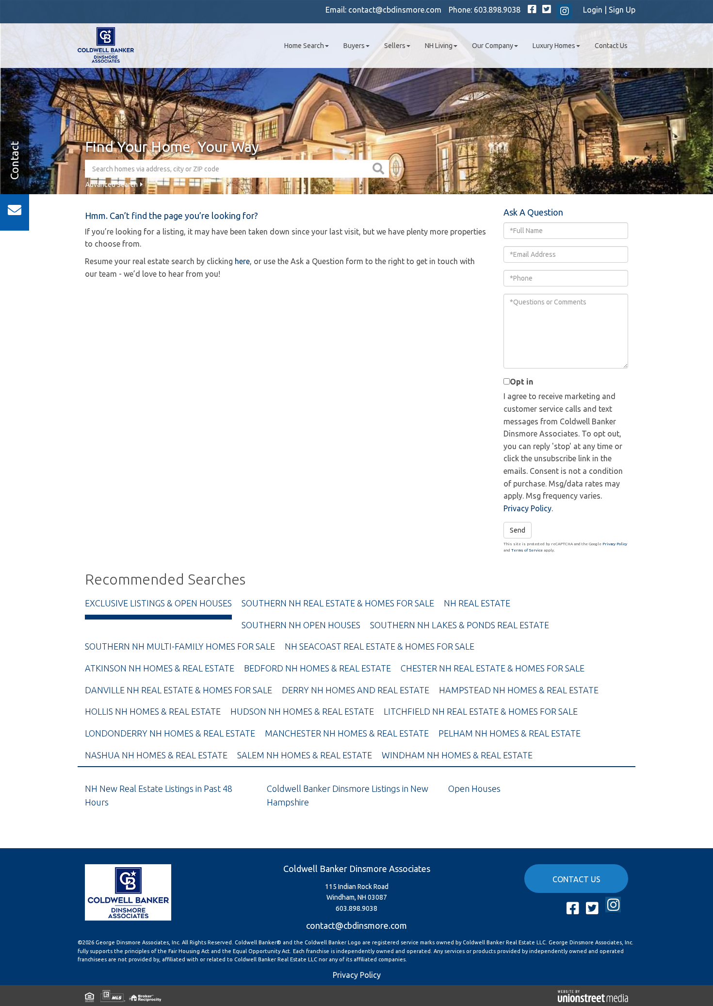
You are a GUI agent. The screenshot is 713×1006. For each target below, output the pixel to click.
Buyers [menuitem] (354, 46)
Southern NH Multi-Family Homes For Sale (180, 646)
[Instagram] (564, 11)
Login (592, 9)
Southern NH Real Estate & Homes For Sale (338, 603)
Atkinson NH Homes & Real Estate (159, 668)
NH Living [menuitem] (439, 46)
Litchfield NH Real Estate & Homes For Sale (481, 711)
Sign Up (622, 9)
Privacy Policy (527, 508)
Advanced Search (111, 184)
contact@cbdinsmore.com (394, 9)
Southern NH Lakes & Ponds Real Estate (459, 625)
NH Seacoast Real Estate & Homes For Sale (379, 646)
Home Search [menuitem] (304, 46)
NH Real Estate (477, 603)
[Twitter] (546, 9)
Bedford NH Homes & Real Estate (317, 668)
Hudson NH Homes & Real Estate (302, 711)
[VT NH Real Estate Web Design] (593, 995)
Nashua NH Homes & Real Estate (156, 755)
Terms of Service (527, 550)
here (242, 261)
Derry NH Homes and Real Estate (355, 690)
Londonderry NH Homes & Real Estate (170, 733)
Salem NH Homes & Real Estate (304, 755)
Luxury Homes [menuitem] (554, 46)
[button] (379, 169)
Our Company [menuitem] (492, 46)
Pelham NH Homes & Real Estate (509, 733)
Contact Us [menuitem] (611, 46)
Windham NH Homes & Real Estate (457, 755)
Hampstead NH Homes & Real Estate (519, 690)
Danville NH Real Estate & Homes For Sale (178, 690)
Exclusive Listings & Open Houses (158, 603)
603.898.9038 (497, 9)
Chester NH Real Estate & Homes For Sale (492, 668)
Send (517, 530)
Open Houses (474, 788)
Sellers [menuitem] (394, 46)
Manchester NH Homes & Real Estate (347, 733)
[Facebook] (532, 9)
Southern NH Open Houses (301, 625)
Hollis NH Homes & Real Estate (153, 711)
